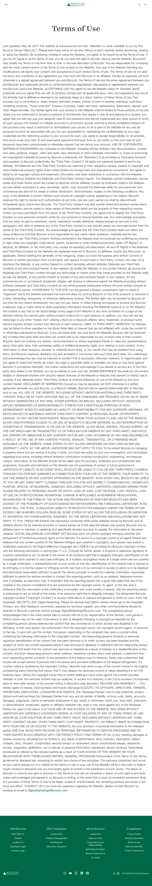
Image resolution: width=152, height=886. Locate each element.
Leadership (95, 834)
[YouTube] (70, 873)
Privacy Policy (134, 834)
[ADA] (114, 873)
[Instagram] (76, 873)
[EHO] (118, 873)
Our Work (95, 857)
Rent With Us (18, 834)
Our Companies (56, 828)
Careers (18, 838)
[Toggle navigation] (6, 4)
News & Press (95, 838)
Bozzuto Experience (95, 853)
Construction (56, 834)
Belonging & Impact (95, 849)
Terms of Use (134, 842)
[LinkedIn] (81, 873)
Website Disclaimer (134, 838)
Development (56, 842)
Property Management (56, 838)
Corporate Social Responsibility (95, 843)
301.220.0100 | (128, 873)
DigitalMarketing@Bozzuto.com (48, 790)
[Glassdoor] (64, 873)
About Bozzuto (95, 828)
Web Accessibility (134, 846)
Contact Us (17, 842)
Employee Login (18, 846)
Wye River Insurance (57, 846)
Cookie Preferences (134, 850)
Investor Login (18, 850)
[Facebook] (87, 873)
